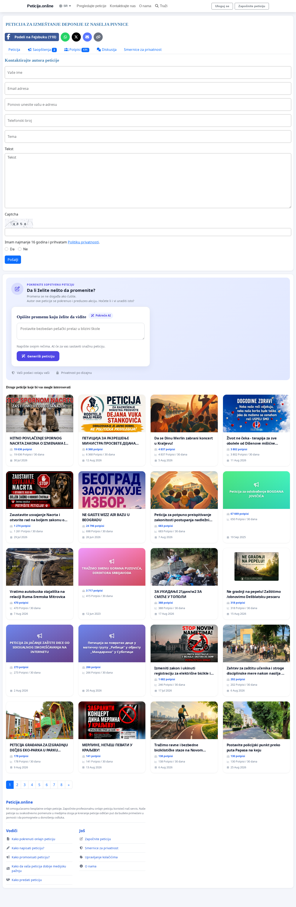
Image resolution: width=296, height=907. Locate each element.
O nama (145, 6)
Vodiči (11, 830)
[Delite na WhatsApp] (65, 37)
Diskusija (109, 49)
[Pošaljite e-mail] (87, 37)
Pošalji (13, 259)
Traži (164, 6)
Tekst (9, 148)
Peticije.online (40, 6)
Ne (25, 249)
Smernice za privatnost (143, 49)
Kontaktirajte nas (123, 6)
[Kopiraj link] (98, 37)
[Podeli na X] (76, 37)
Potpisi (78, 49)
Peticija (14, 49)
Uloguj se (222, 6)
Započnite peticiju (251, 6)
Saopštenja (43, 49)
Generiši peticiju (41, 356)
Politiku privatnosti (83, 242)
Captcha (11, 214)
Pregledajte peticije (91, 6)
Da (12, 249)
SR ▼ (67, 6)
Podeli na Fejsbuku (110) (35, 37)
